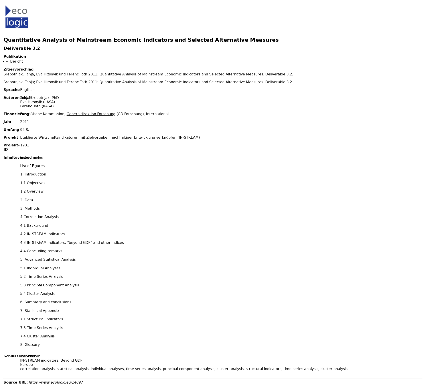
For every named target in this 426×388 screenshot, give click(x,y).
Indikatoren (30, 356)
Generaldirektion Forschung (91, 114)
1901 (24, 145)
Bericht (16, 61)
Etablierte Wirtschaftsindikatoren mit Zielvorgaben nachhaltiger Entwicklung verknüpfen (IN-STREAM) (110, 137)
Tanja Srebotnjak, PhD (39, 98)
